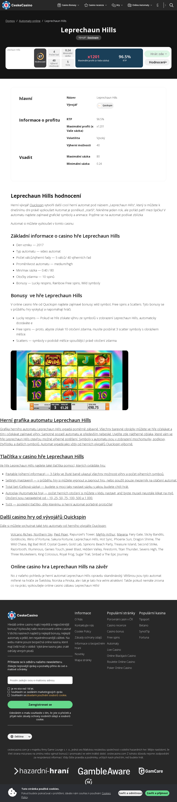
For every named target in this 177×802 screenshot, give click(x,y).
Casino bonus (115, 631)
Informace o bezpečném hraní (90, 646)
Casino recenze (116, 625)
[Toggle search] (171, 5)
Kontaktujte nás (84, 625)
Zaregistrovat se (40, 704)
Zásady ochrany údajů (88, 637)
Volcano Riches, (22, 534)
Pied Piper (61, 534)
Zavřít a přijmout (157, 793)
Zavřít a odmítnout (130, 793)
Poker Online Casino (119, 668)
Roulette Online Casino (121, 662)
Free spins (113, 637)
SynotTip (144, 631)
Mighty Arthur (105, 534)
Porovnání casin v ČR (120, 619)
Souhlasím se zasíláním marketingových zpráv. (37, 692)
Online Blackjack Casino (121, 656)
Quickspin (93, 37)
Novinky (79, 654)
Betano (143, 625)
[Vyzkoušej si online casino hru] (88, 380)
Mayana (122, 534)
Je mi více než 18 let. (22, 689)
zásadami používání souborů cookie (46, 695)
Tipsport (144, 619)
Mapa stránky (83, 660)
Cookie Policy (83, 631)
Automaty (113, 643)
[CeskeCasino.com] (21, 5)
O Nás (79, 619)
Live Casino (114, 650)
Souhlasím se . (39, 695)
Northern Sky (43, 534)
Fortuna (144, 637)
